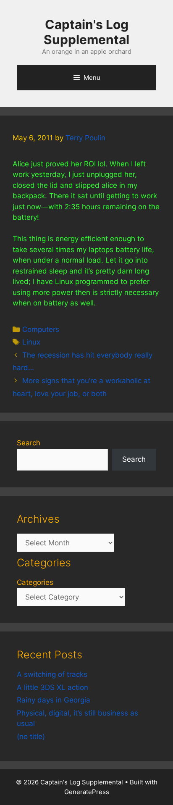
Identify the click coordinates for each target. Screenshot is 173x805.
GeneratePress (86, 792)
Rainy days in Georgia (53, 700)
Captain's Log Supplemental (86, 32)
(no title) (31, 736)
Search (28, 443)
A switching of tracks (52, 674)
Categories (35, 582)
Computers (40, 329)
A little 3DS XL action (52, 687)
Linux (31, 342)
